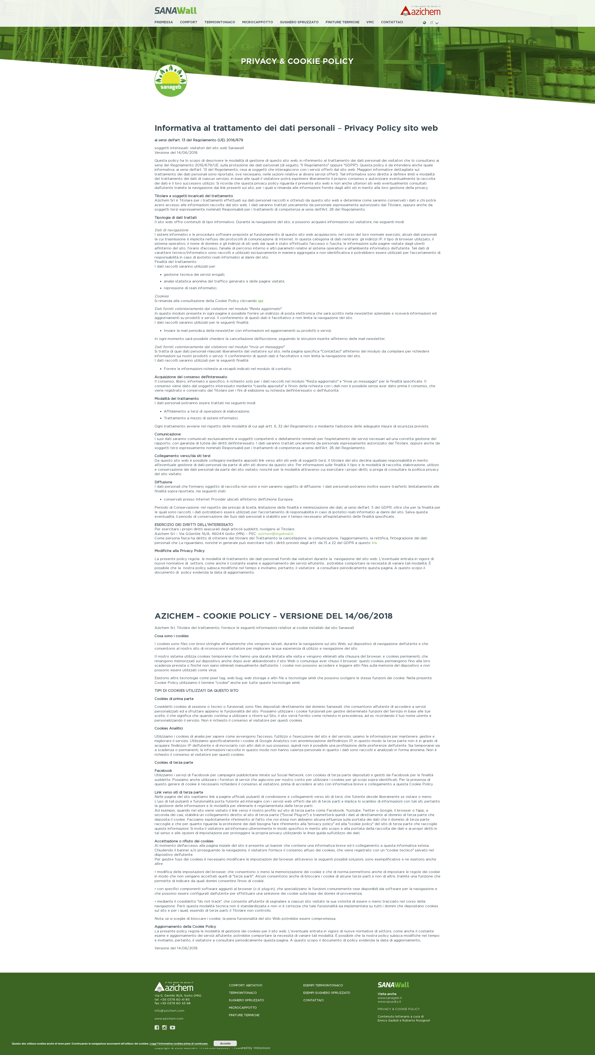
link (374, 542)
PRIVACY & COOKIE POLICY (399, 1009)
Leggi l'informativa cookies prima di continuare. (179, 1043)
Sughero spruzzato (299, 22)
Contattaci (392, 22)
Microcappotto (257, 22)
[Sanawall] (182, 11)
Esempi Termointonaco (323, 985)
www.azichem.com (169, 1018)
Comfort (188, 22)
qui (260, 300)
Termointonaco (219, 22)
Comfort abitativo (245, 985)
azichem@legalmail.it (276, 533)
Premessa (164, 22)
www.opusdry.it (389, 1001)
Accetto (225, 1043)
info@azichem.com (169, 1010)
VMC (370, 22)
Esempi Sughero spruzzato (326, 992)
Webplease (261, 1047)
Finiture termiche (342, 22)
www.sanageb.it (390, 997)
